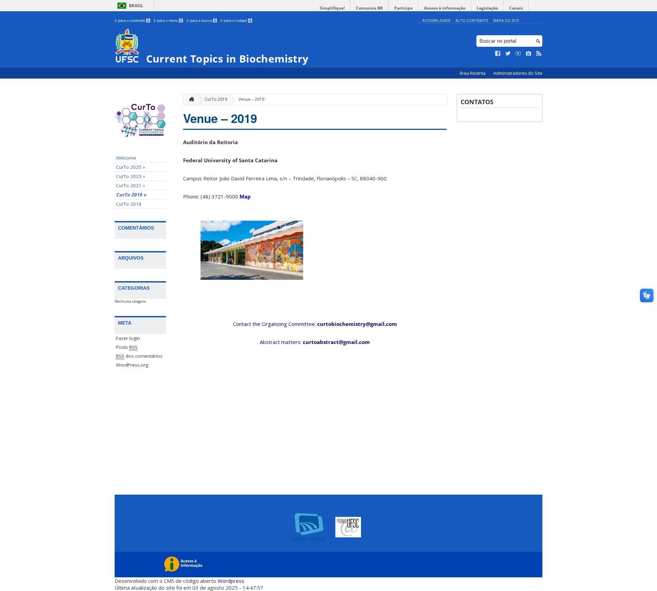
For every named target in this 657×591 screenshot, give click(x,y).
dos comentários (139, 356)
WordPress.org (132, 365)
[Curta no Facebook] (498, 53)
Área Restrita (473, 73)
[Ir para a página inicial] (189, 99)
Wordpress (231, 580)
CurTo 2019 (216, 99)
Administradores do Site (517, 73)
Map (245, 196)
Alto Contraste (471, 20)
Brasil (136, 6)
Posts (127, 347)
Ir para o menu (168, 20)
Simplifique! (332, 8)
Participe (403, 8)
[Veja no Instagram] (528, 53)
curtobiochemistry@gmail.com (357, 323)
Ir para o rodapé (235, 20)
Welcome (126, 158)
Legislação (487, 8)
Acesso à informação (444, 8)
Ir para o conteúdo (132, 20)
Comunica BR (369, 8)
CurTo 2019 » (131, 195)
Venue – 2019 (251, 99)
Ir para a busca (201, 20)
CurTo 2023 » (130, 176)
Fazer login (128, 338)
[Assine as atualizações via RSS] (539, 53)
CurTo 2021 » (130, 185)
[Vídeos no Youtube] (518, 53)
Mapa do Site (506, 20)
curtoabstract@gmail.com (336, 342)
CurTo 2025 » (130, 167)
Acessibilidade (436, 20)
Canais (516, 8)
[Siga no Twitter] (508, 53)
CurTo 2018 (128, 204)
